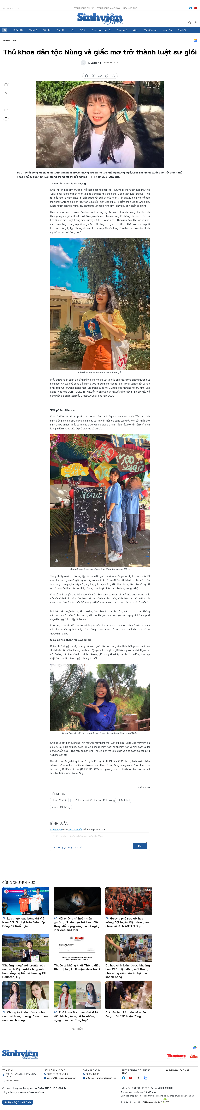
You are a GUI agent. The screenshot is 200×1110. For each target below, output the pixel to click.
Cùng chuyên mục (18, 882)
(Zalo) (65, 1074)
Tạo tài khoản (75, 829)
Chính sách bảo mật (177, 1070)
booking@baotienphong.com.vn (61, 1078)
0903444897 (92, 1074)
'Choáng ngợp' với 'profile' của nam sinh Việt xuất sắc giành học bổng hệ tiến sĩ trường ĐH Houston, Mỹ (24, 971)
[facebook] (190, 8)
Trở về (6, 117)
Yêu (72, 30)
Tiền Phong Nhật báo (108, 8)
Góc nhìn (61, 30)
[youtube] (196, 8)
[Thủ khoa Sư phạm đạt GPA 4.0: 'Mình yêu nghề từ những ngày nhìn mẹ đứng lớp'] (77, 995)
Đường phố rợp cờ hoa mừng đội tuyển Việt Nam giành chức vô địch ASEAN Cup (128, 922)
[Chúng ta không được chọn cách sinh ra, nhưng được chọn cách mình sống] (25, 995)
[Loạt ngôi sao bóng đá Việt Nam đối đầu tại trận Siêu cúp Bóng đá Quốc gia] (25, 901)
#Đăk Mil (124, 800)
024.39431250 (12, 1080)
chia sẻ (86, 76)
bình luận (113, 76)
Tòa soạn (7, 1070)
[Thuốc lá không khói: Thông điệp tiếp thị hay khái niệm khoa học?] (77, 948)
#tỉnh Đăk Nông (61, 807)
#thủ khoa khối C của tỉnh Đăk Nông (93, 800)
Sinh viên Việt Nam (20, 1054)
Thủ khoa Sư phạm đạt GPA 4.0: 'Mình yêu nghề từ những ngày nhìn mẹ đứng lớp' (76, 1016)
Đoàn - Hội (18, 30)
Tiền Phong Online (84, 8)
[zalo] (147, 1078)
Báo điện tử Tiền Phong (100, 19)
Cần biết (182, 30)
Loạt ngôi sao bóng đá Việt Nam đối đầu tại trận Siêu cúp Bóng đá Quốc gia (24, 922)
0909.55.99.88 (54, 1074)
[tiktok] (139, 1078)
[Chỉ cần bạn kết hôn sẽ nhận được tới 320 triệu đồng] (128, 995)
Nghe (6, 85)
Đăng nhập (56, 829)
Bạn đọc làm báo (19, 1102)
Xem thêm (195, 30)
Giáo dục (47, 30)
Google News (195, 40)
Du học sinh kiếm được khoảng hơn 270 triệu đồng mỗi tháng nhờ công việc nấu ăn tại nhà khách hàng (127, 971)
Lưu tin (6, 101)
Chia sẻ (6, 93)
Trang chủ (4, 30)
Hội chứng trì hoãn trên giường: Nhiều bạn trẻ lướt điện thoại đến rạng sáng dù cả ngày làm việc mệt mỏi (77, 924)
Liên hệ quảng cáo (54, 1070)
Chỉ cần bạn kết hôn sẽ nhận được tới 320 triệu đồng (125, 1014)
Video (135, 30)
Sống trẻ (33, 30)
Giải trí (83, 30)
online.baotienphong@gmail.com (101, 1078)
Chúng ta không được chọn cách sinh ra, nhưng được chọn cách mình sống (25, 1016)
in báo (107, 76)
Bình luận (6, 109)
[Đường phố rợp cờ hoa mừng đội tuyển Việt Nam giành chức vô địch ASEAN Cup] (128, 901)
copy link (100, 76)
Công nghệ (122, 30)
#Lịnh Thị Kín (59, 800)
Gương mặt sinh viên (101, 30)
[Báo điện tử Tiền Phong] (176, 1056)
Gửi (140, 846)
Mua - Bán (167, 30)
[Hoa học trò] (194, 1056)
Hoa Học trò (130, 8)
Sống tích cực (150, 30)
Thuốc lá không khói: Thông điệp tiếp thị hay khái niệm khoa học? (77, 967)
